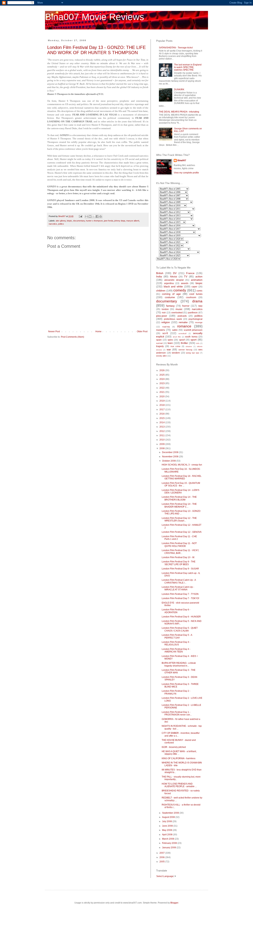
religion (165, 322)
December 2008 (170, 452)
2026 (162, 370)
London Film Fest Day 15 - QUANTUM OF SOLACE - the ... (181, 484)
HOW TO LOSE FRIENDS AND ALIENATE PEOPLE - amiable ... (179, 785)
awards (184, 283)
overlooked (177, 312)
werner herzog (185, 350)
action (198, 276)
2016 (162, 413)
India (159, 276)
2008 (162, 448)
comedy (179, 290)
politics (198, 315)
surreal (159, 343)
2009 (162, 444)
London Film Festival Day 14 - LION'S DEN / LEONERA (180, 491)
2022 (162, 388)
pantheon (193, 312)
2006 (162, 857)
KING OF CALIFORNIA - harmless (178, 758)
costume (170, 297)
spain (159, 340)
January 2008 (169, 847)
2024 (162, 379)
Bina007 (181, 160)
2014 (162, 422)
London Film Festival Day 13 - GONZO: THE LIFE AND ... (181, 512)
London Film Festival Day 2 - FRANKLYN (176, 692)
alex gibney (61, 221)
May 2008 (167, 830)
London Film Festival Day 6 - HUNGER (181, 616)
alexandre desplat (174, 280)
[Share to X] (93, 216)
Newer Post (54, 331)
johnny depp (119, 221)
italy (200, 306)
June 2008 (167, 826)
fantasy (170, 305)
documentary (79, 221)
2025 (162, 375)
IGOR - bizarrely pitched (174, 747)
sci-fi (165, 333)
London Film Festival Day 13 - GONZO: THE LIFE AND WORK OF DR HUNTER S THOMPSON (96, 50)
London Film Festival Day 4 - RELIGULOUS (176, 643)
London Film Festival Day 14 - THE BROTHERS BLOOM (179, 498)
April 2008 (167, 834)
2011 (162, 435)
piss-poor (161, 315)
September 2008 (170, 813)
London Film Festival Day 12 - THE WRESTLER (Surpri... (179, 519)
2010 (162, 439)
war (169, 349)
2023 (162, 383)
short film (177, 337)
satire (175, 330)
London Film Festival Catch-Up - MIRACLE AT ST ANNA (178, 588)
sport (194, 339)
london (165, 309)
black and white (173, 286)
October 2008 (169, 461)
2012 (162, 431)
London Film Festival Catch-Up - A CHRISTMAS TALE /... (179, 581)
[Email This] (86, 216)
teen (170, 343)
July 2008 (167, 821)
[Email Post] (80, 216)
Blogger (174, 902)
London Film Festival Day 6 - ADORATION (176, 611)
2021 (162, 392)
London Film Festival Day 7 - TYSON (180, 594)
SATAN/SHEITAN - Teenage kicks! (176, 47)
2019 (162, 400)
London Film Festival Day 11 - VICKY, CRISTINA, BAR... (180, 551)
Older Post (142, 331)
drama (197, 301)
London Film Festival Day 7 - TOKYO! (180, 598)
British (159, 273)
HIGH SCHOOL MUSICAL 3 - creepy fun (182, 464)
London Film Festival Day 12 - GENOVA (182, 532)
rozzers (160, 329)
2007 (162, 853)
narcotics (53, 224)
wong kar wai (192, 353)
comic (199, 290)
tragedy (160, 346)
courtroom (191, 297)
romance (184, 326)
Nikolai (173, 276)
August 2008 (168, 817)
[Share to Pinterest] (100, 216)
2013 (162, 426)
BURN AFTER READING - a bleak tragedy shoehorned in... (179, 664)
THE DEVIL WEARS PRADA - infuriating (179, 111)
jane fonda (108, 221)
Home (98, 331)
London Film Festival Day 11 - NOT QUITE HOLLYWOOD (179, 544)
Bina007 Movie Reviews (94, 17)
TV (185, 276)
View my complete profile (186, 172)
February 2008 (169, 843)
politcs (61, 224)
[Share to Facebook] (97, 216)
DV (175, 273)
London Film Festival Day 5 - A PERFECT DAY (177, 636)
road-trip (166, 327)
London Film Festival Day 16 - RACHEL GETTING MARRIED (182, 477)
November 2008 (170, 456)
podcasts (182, 316)
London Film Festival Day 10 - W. (178, 557)
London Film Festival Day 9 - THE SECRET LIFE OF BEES (178, 563)
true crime (175, 346)
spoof (182, 340)
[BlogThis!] (90, 216)
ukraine (189, 346)
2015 (162, 418)
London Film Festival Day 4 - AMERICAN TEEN (176, 650)
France (190, 273)
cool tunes (195, 293)
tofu (197, 343)
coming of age (171, 293)
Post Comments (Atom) (72, 337)
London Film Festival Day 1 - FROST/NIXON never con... (177, 713)
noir (164, 312)
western (176, 353)
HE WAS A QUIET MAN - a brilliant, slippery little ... (179, 752)
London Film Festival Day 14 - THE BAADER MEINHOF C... (179, 505)
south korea (191, 336)
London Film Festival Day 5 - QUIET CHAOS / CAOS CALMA (180, 629)
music (179, 309)
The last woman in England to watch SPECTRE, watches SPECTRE (188, 67)
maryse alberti (132, 221)
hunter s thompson (94, 221)
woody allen (161, 356)
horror (185, 305)
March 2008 (168, 839)
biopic (69, 221)
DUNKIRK (179, 89)
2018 (162, 405)
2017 (162, 409)
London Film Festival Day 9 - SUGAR (180, 568)
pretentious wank (173, 319)
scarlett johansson (193, 330)
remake (183, 322)
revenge (198, 322)
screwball (182, 333)
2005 (162, 861)
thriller (184, 343)
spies (170, 340)
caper (194, 286)
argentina (169, 283)
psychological (195, 319)
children (160, 290)
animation (196, 279)
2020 (162, 396)
